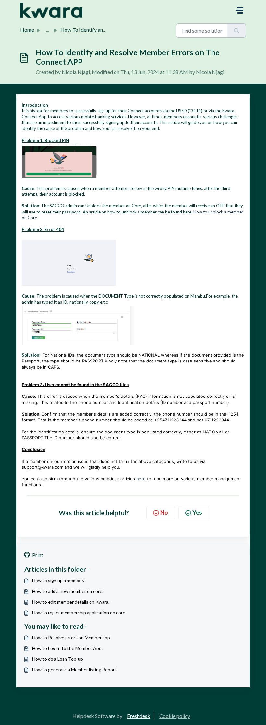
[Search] (236, 30)
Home (27, 30)
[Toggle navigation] (239, 10)
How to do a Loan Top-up (57, 659)
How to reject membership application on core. (79, 612)
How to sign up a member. (58, 580)
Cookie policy (174, 716)
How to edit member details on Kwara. (70, 601)
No (164, 512)
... (47, 30)
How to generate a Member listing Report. (74, 669)
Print (37, 555)
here (141, 478)
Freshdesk (138, 716)
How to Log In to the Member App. (67, 648)
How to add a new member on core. (67, 591)
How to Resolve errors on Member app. (71, 637)
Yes (197, 512)
